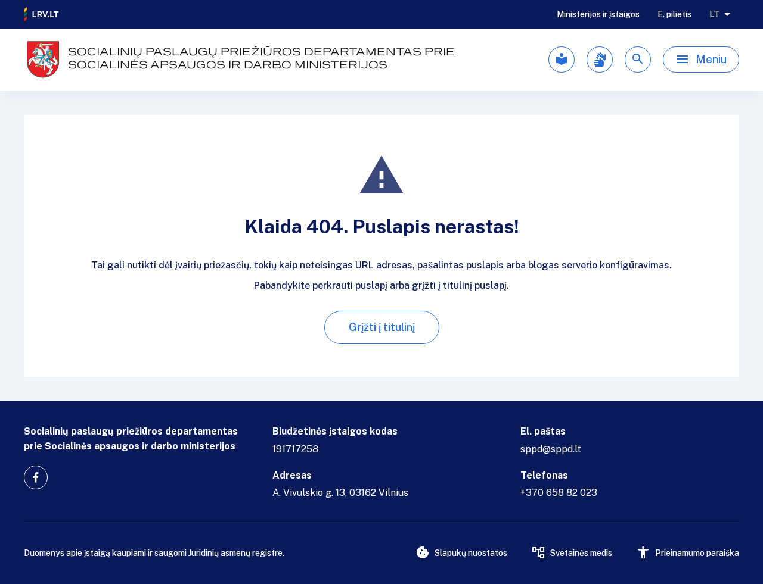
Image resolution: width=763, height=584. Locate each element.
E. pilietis (674, 14)
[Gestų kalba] (600, 59)
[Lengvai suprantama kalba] (561, 59)
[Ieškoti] (638, 59)
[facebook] (36, 477)
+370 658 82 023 (558, 492)
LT (714, 14)
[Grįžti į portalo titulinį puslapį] (42, 14)
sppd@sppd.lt (550, 449)
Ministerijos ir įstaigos (598, 14)
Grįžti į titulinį (382, 327)
